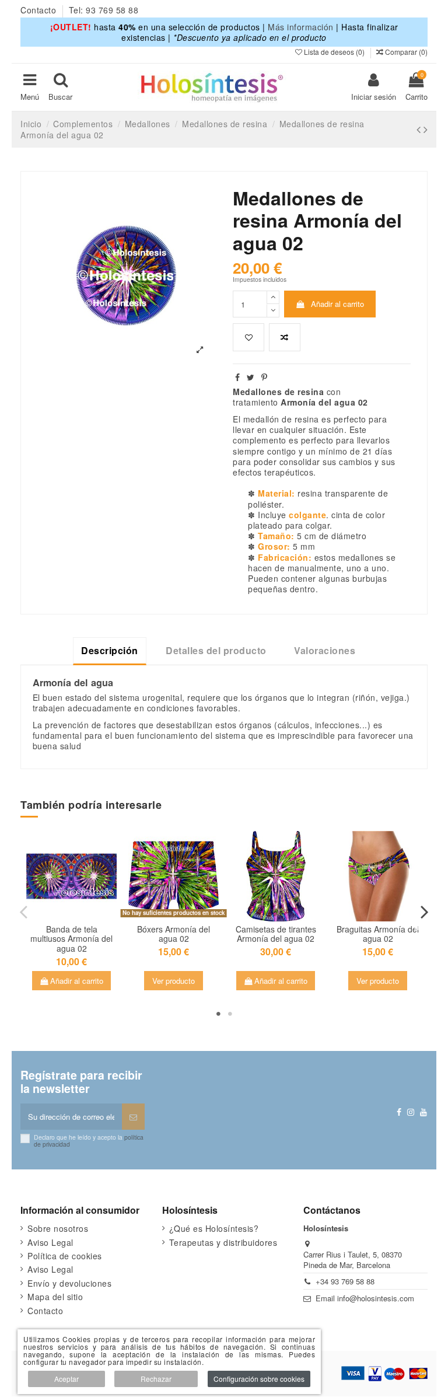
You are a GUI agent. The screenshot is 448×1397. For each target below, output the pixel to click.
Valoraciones (324, 650)
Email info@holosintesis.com (365, 1298)
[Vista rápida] (71, 925)
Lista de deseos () (334, 52)
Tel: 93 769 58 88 (104, 10)
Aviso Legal (50, 1242)
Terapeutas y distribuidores (223, 1242)
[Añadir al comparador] (284, 337)
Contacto (39, 10)
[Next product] (426, 129)
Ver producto (173, 980)
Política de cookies (64, 1256)
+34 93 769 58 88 (345, 1281)
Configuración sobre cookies (259, 1379)
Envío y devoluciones (69, 1283)
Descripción (109, 650)
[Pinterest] (264, 377)
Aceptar (66, 1379)
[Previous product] (420, 129)
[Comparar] (79, 909)
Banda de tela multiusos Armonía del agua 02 (71, 939)
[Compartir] (237, 377)
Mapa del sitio (55, 1296)
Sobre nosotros (57, 1228)
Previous (24, 912)
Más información (301, 27)
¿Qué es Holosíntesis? (214, 1228)
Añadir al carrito (337, 303)
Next (424, 912)
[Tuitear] (251, 377)
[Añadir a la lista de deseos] (248, 337)
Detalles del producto (216, 650)
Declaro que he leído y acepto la (89, 1140)
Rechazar (156, 1379)
